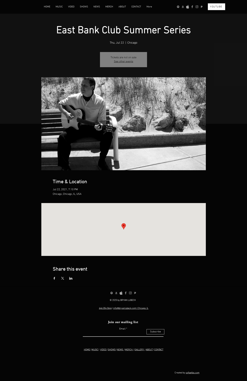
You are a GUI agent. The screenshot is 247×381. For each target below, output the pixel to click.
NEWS (120, 349)
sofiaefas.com (192, 372)
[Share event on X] (62, 278)
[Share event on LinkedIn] (70, 278)
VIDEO (103, 349)
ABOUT (149, 349)
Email (122, 329)
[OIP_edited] (187, 7)
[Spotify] (178, 7)
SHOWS (111, 349)
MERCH (129, 349)
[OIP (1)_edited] (201, 7)
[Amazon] (183, 7)
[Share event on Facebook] (54, 278)
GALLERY (140, 349)
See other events (123, 61)
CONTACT (158, 349)
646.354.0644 (105, 308)
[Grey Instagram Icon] (197, 7)
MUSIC (95, 349)
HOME (87, 349)
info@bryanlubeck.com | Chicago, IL (130, 308)
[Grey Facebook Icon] (192, 7)
